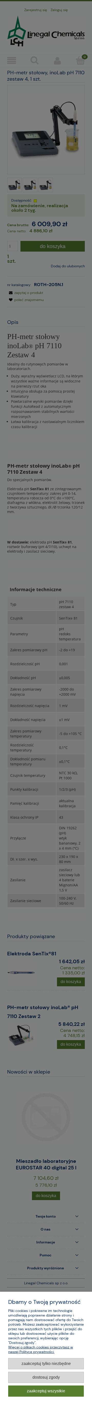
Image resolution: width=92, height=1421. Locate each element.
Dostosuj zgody (46, 1377)
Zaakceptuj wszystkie (46, 1391)
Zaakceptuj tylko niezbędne (46, 1363)
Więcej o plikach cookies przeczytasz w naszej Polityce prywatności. (40, 1349)
